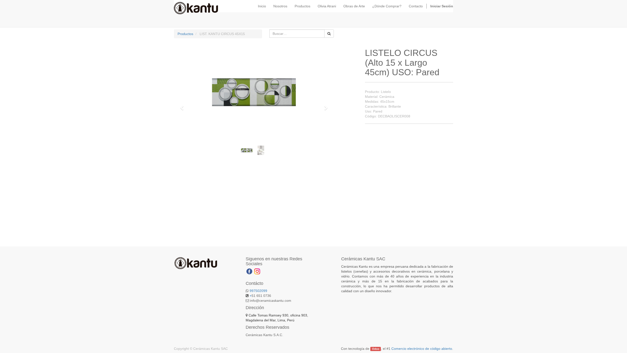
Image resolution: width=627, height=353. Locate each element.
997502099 (258, 291)
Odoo (375, 348)
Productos (185, 34)
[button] (183, 105)
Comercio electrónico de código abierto (421, 349)
